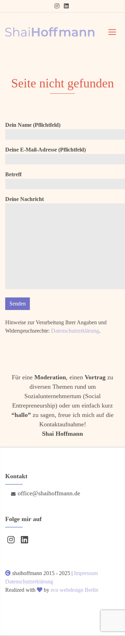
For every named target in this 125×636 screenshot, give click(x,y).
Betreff (13, 174)
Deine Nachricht (24, 199)
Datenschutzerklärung (75, 331)
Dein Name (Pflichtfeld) (32, 125)
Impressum (86, 573)
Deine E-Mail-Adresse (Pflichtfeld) (45, 150)
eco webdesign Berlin (74, 590)
